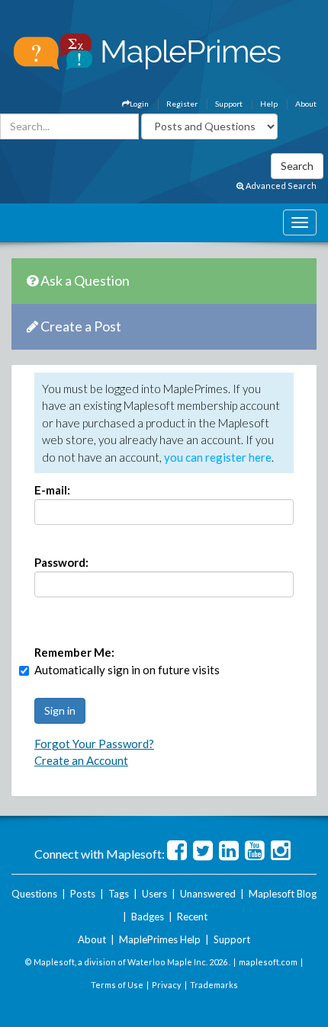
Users (154, 894)
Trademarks (214, 985)
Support (229, 103)
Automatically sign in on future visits (127, 670)
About (306, 103)
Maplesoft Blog (283, 894)
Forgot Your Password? (94, 743)
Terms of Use (117, 985)
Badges (147, 916)
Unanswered (208, 894)
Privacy (167, 985)
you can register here (218, 457)
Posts (82, 894)
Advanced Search (280, 185)
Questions (34, 894)
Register (182, 103)
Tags (118, 894)
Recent (192, 916)
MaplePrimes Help (160, 939)
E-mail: (52, 490)
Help (269, 103)
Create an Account (81, 760)
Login (139, 103)
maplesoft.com (268, 962)
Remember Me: (74, 652)
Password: (61, 562)
